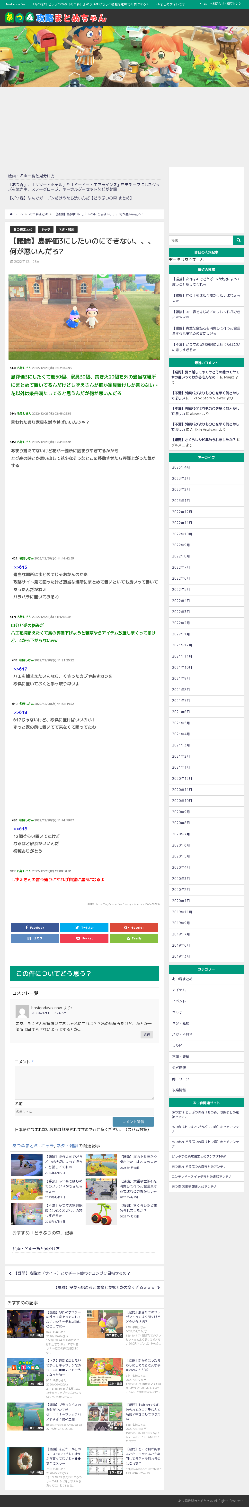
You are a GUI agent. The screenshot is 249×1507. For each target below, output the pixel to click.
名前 (19, 1103)
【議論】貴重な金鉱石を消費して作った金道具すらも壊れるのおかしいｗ (206, 331)
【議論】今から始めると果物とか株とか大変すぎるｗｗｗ (104, 1287)
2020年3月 (181, 878)
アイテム (179, 990)
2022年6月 (181, 578)
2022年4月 (181, 600)
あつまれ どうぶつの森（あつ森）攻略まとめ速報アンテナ (205, 1114)
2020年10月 (182, 800)
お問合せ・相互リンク (226, 3)
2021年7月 (181, 700)
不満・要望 (180, 1056)
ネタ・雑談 (66, 229)
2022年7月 (181, 567)
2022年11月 (182, 522)
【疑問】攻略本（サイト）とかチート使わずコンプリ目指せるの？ (72, 1273)
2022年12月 (182, 511)
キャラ (45, 229)
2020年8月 (181, 822)
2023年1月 (181, 500)
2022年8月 (181, 556)
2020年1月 (181, 900)
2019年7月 (181, 934)
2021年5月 (181, 723)
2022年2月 (181, 623)
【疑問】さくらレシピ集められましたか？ (203, 439)
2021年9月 (181, 678)
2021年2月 (181, 756)
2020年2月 (181, 889)
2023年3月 (181, 478)
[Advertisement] (125, 126)
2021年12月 (182, 645)
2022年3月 (181, 611)
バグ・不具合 (182, 1034)
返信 (147, 1034)
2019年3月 (181, 956)
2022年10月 (182, 534)
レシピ (177, 1045)
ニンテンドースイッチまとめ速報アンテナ (202, 1176)
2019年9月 (181, 923)
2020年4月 (181, 867)
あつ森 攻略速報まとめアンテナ (194, 1186)
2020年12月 (182, 778)
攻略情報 (179, 1090)
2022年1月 (181, 634)
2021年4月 (181, 734)
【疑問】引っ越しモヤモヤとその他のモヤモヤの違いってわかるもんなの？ (205, 375)
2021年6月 (181, 711)
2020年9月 (181, 812)
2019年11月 (182, 912)
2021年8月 (181, 689)
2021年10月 (182, 667)
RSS (204, 3)
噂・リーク (180, 1079)
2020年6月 (181, 845)
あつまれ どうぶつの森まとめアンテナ (199, 1166)
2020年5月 (181, 856)
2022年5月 (181, 589)
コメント (24, 1061)
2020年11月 (182, 789)
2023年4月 (181, 467)
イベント (179, 1001)
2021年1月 (181, 767)
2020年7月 (181, 834)
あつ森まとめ (22, 229)
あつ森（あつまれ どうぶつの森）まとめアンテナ (205, 1129)
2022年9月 (181, 545)
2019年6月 (181, 945)
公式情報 (179, 1067)
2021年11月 (182, 656)
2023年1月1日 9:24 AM (48, 1013)
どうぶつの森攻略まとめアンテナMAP (199, 1156)
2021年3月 (181, 745)
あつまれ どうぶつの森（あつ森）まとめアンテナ (205, 1144)
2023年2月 (181, 489)
